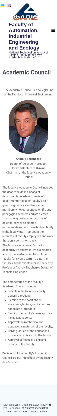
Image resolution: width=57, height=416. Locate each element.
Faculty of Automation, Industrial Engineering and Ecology (24, 36)
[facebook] (50, 405)
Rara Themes (13, 411)
